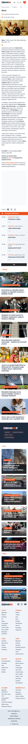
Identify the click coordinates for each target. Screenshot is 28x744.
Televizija (4, 649)
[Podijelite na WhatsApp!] (15, 209)
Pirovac (18, 625)
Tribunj (17, 614)
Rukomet (18, 645)
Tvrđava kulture (6, 661)
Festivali (4, 647)
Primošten (18, 628)
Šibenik (4, 614)
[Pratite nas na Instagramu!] (22, 604)
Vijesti (4, 610)
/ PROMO (4, 269)
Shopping (18, 661)
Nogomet (18, 641)
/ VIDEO (4, 553)
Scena (4, 638)
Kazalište (4, 663)
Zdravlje (18, 665)
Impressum (14, 713)
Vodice (17, 612)
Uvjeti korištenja (14, 716)
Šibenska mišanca (7, 706)
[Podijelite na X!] (11, 209)
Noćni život (5, 643)
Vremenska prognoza (5, 624)
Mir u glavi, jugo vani (6, 695)
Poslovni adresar (9, 437)
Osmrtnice (7, 432)
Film (21, 7)
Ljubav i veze (19, 676)
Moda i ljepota (19, 663)
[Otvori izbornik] (24, 2)
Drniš (17, 619)
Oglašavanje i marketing (14, 718)
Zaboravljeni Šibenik (5, 699)
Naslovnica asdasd (5, 7)
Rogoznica (18, 630)
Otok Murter (19, 623)
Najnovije (4, 612)
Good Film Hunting (7, 702)
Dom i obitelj (19, 674)
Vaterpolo (18, 649)
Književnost (5, 667)
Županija (19, 610)
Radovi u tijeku (8, 434)
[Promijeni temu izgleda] (14, 2)
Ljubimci (18, 680)
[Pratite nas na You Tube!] (25, 604)
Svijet (3, 621)
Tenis (17, 651)
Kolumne (4, 688)
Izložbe (4, 670)
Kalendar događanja (18, 432)
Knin (17, 617)
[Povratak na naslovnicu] (7, 2)
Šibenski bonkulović (5, 691)
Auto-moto (18, 670)
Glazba (3, 645)
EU (2, 619)
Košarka (18, 643)
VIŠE (14, 264)
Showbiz (4, 641)
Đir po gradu (5, 629)
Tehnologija (19, 667)
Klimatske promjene (4, 632)
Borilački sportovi (20, 647)
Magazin (18, 659)
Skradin (18, 621)
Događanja (14, 7)
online (10, 158)
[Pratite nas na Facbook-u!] (18, 604)
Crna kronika (5, 627)
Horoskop (18, 678)
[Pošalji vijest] (20, 2)
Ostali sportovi (20, 654)
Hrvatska (4, 617)
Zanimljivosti (19, 683)
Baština (4, 672)
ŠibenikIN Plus (20, 688)
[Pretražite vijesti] (18, 2)
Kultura (4, 659)
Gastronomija (19, 672)
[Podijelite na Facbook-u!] (8, 209)
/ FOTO (4, 446)
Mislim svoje (5, 704)
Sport (18, 638)
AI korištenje (14, 721)
